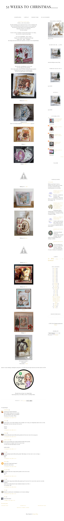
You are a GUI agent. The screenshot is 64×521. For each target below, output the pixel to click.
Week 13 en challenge (56, 296)
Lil (25, 144)
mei (55, 292)
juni (55, 291)
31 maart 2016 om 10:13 (10, 430)
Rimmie (26, 238)
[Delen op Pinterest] (31, 400)
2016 (55, 282)
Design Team (35, 17)
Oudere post (4, 505)
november (56, 284)
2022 (55, 273)
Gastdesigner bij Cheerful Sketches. (58, 120)
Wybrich (5, 461)
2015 (55, 306)
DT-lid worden (45, 17)
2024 (55, 271)
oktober (55, 286)
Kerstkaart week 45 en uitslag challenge (58, 191)
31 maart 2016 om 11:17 (10, 449)
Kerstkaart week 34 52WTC (58, 135)
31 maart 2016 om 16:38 (10, 476)
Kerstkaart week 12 (56, 298)
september (56, 287)
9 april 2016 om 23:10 (9, 500)
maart (56, 295)
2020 (55, 276)
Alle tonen (62, 156)
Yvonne (26, 363)
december (55, 283)
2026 (55, 268)
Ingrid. (26, 208)
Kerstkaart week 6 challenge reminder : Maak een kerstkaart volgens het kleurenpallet (58, 205)
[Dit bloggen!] (28, 400)
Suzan (50, 133)
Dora (5, 496)
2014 (55, 307)
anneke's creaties (7, 439)
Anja (5, 479)
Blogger (55, 324)
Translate (56, 334)
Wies (5, 490)
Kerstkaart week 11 (56, 299)
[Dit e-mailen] (27, 400)
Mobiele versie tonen (23, 507)
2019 (55, 278)
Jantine (50, 141)
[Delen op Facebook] (30, 400)
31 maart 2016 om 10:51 (10, 436)
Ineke (50, 125)
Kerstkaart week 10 (56, 300)
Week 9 (56, 302)
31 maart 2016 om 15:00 (10, 466)
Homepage (23, 505)
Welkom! (50, 182)
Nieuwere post (42, 505)
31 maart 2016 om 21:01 (10, 493)
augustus (55, 288)
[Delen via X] (29, 400)
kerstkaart (51, 260)
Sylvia (26, 262)
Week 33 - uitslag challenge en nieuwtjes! (58, 218)
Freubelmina (6, 409)
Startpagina (17, 17)
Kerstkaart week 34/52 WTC (57, 143)
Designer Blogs (35, 514)
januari (56, 305)
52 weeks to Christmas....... (32, 6)
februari (55, 303)
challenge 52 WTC (59, 258)
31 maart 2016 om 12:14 (10, 458)
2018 (55, 279)
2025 (55, 269)
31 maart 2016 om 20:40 (10, 487)
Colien (26, 286)
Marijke (26, 100)
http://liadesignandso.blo (26, 123)
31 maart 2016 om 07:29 (10, 417)
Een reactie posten (4, 503)
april (56, 294)
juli (55, 290)
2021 (55, 275)
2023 (55, 272)
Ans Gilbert (6, 469)
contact (26, 17)
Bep (25, 332)
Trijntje (5, 433)
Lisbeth (25, 164)
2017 (55, 280)
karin (5, 452)
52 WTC (51, 259)
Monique (23, 309)
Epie (27, 186)
